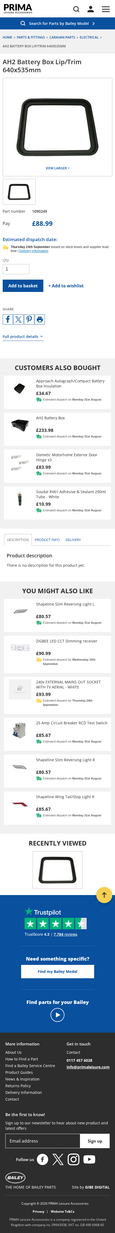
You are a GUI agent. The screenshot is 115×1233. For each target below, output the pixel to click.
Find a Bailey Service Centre (30, 1065)
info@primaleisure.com (88, 1067)
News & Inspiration (22, 1079)
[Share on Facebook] (8, 319)
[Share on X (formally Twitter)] (18, 319)
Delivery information (33, 251)
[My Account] (90, 9)
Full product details (20, 336)
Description (18, 539)
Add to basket (23, 286)
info (47, 539)
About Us (13, 1052)
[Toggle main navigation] (106, 9)
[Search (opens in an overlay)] (76, 9)
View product (57, 392)
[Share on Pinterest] (29, 319)
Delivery (73, 539)
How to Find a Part (21, 1058)
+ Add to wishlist (66, 286)
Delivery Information (23, 1092)
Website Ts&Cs (62, 1211)
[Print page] (40, 319)
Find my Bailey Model (57, 971)
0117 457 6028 (79, 1060)
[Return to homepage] (18, 8)
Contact (12, 1099)
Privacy (38, 1211)
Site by (91, 1187)
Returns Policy (18, 1085)
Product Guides (19, 1072)
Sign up (95, 1141)
